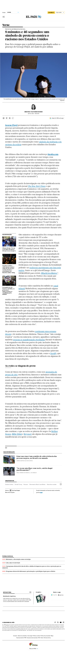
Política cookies (36, 635)
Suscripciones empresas (32, 637)
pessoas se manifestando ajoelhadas (29, 339)
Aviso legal (29, 635)
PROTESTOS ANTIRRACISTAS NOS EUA (15, 29)
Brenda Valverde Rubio (34, 112)
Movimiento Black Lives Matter (37, 484)
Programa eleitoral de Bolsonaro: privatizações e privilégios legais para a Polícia (30, 571)
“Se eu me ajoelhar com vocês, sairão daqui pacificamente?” (34, 469)
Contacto (15, 635)
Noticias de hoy (47, 637)
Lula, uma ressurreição (13, 563)
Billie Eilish (17, 434)
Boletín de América (9, 596)
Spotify (53, 353)
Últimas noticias (7, 556)
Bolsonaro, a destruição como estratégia (18, 559)
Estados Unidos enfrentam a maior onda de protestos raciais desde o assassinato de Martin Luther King (8, 269)
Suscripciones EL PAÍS (21, 637)
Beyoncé (28, 434)
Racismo (26, 484)
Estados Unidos (9, 484)
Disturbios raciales (51, 484)
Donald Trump (18, 484)
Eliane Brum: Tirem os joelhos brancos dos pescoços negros (9, 250)
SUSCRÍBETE (51, 12)
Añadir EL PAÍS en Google (58, 118)
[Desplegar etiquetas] (61, 484)
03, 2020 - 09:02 (33, 113)
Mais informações (9, 492)
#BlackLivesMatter (49, 273)
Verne (6, 25)
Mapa (52, 635)
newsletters (7, 592)
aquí (41, 492)
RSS (39, 637)
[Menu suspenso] (3, 16)
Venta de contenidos (22, 635)
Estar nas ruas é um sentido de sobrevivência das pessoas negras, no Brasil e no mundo (36, 457)
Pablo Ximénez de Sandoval (23, 472)
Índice (42, 637)
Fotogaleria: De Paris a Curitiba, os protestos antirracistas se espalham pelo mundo (8, 291)
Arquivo (38, 592)
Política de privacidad (45, 635)
